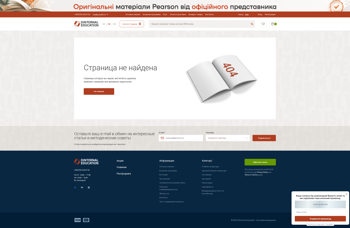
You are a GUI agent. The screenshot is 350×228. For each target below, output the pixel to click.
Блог (165, 14)
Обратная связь (260, 162)
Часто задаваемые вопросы (171, 202)
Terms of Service (251, 175)
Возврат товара (196, 14)
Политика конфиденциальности (168, 188)
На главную (99, 91)
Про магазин (164, 179)
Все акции (163, 175)
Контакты (209, 14)
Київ (247, 14)
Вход (260, 14)
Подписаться (264, 138)
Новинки (122, 167)
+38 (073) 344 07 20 (82, 14)
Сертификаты (207, 187)
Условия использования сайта (172, 183)
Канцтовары (207, 183)
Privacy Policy (262, 172)
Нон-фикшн (207, 175)
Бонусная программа (151, 14)
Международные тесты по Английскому (213, 192)
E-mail (162, 133)
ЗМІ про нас (164, 194)
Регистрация (270, 14)
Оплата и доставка (178, 14)
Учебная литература (210, 167)
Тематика (210, 133)
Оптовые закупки (132, 14)
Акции (120, 160)
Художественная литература (214, 171)
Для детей (206, 179)
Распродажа (124, 173)
